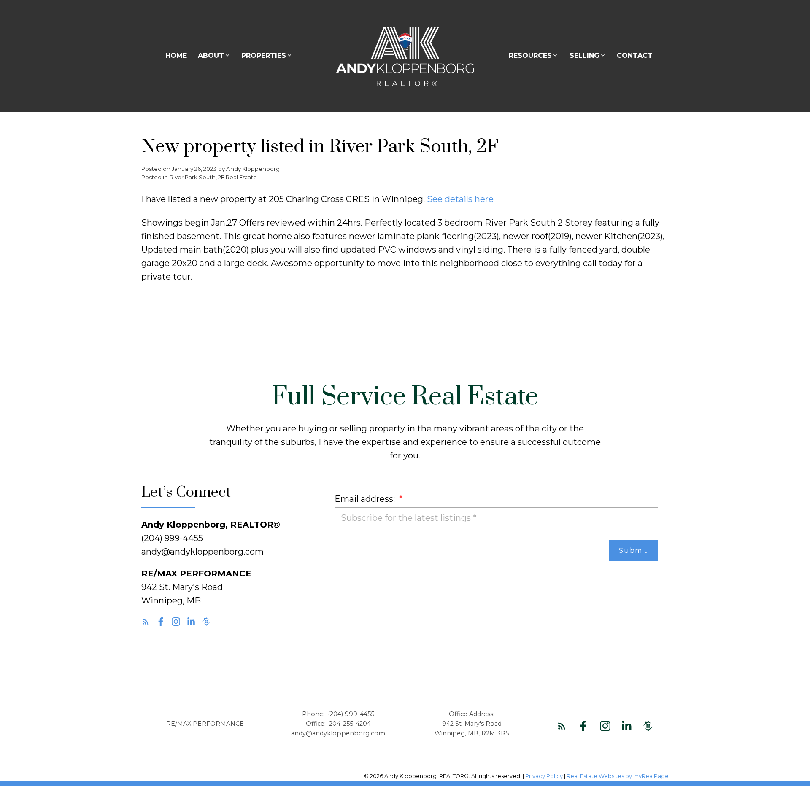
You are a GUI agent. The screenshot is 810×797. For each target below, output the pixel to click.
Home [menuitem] (176, 55)
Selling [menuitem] (584, 55)
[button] (145, 621)
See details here (460, 199)
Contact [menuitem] (635, 55)
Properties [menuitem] (263, 55)
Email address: (366, 499)
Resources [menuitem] (530, 55)
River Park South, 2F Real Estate (213, 177)
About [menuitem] (211, 55)
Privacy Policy (544, 776)
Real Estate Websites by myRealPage (618, 776)
